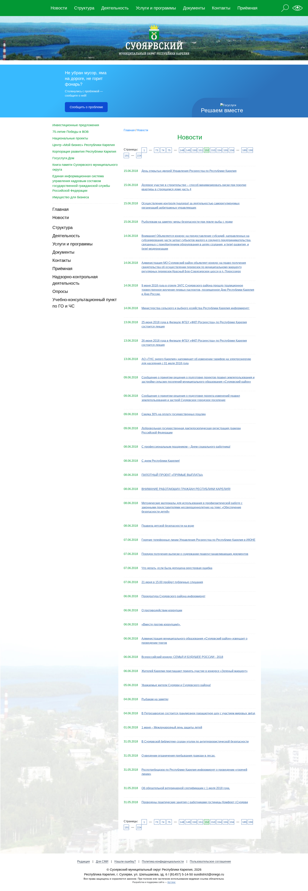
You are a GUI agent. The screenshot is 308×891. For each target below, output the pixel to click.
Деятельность (115, 8)
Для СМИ (102, 861)
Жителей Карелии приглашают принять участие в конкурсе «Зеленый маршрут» (195, 671)
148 (181, 150)
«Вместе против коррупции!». (161, 624)
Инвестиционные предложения (75, 125)
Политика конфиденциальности (163, 861)
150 (194, 150)
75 (169, 150)
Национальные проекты (70, 138)
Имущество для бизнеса (70, 197)
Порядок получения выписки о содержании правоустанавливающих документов (195, 553)
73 (157, 150)
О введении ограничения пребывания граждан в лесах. (178, 755)
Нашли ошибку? (125, 861)
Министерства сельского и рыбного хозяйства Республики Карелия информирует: (196, 308)
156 (231, 150)
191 (126, 155)
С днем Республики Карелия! (161, 460)
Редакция (83, 861)
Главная (60, 209)
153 (212, 150)
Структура (84, 8)
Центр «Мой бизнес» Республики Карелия (83, 145)
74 (163, 150)
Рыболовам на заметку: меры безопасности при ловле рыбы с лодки (187, 221)
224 (139, 155)
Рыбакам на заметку (155, 699)
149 (188, 150)
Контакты (221, 8)
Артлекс (171, 882)
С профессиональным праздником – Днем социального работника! (186, 446)
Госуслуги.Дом (63, 158)
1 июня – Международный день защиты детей (172, 727)
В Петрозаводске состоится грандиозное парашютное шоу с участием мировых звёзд (198, 713)
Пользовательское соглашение (210, 861)
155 (225, 150)
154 (219, 150)
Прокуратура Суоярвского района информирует (173, 596)
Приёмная (247, 8)
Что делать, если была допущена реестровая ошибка (177, 568)
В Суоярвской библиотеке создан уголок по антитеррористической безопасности (195, 741)
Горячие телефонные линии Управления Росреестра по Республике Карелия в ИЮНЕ (198, 539)
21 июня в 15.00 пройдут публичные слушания (172, 582)
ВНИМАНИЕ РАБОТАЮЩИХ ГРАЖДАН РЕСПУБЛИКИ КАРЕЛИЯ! (186, 488)
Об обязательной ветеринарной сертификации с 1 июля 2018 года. (186, 788)
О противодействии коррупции (162, 610)
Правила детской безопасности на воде (168, 525)
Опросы (60, 291)
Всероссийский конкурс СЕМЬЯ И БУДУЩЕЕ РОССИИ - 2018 (182, 656)
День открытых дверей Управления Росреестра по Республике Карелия (189, 170)
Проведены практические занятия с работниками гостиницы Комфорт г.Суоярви (195, 802)
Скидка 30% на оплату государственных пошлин (174, 414)
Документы (194, 8)
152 (206, 150)
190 (250, 150)
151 (200, 150)
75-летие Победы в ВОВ (70, 132)
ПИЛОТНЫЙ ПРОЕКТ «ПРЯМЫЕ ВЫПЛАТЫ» (172, 474)
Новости (59, 8)
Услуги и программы (156, 8)
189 (244, 150)
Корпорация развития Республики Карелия (84, 151)
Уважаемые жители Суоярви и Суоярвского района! (176, 685)
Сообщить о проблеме (86, 107)
